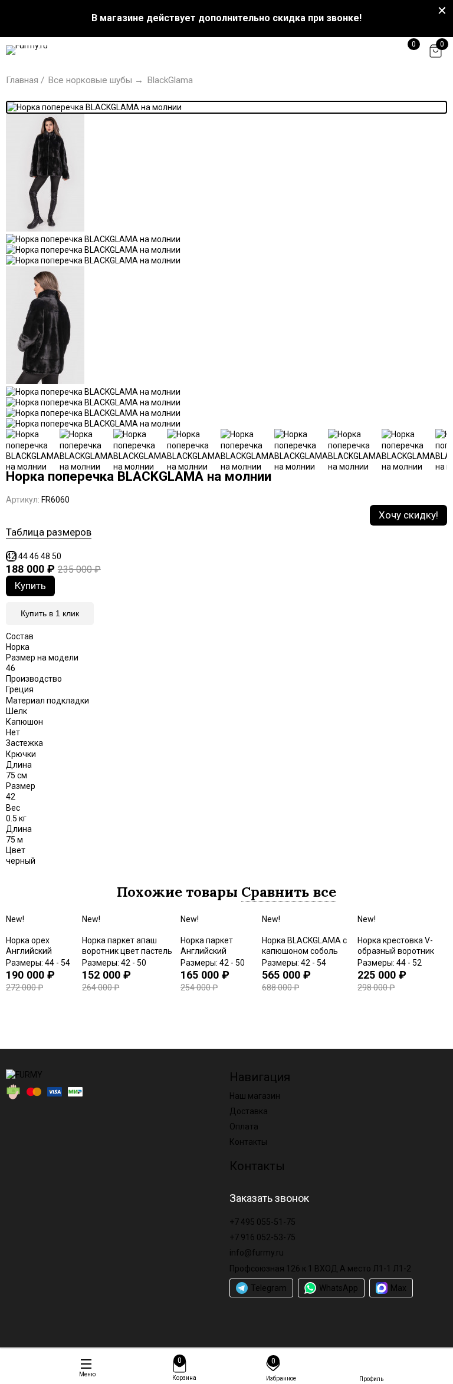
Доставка (248, 1111)
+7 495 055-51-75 (262, 1222)
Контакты (248, 1142)
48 (45, 556)
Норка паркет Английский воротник (206, 951)
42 (11, 556)
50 (56, 556)
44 (23, 556)
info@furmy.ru (256, 1252)
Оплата (243, 1126)
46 (34, 556)
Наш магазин (254, 1096)
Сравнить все (288, 892)
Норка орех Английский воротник (29, 951)
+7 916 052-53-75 (262, 1237)
